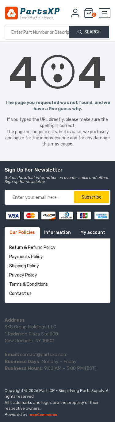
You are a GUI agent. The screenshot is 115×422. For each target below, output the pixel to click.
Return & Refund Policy (32, 247)
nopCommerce (43, 414)
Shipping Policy (24, 266)
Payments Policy (26, 256)
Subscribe (92, 197)
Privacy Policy (23, 275)
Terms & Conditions (28, 284)
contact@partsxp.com (43, 354)
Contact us (20, 293)
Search (92, 32)
